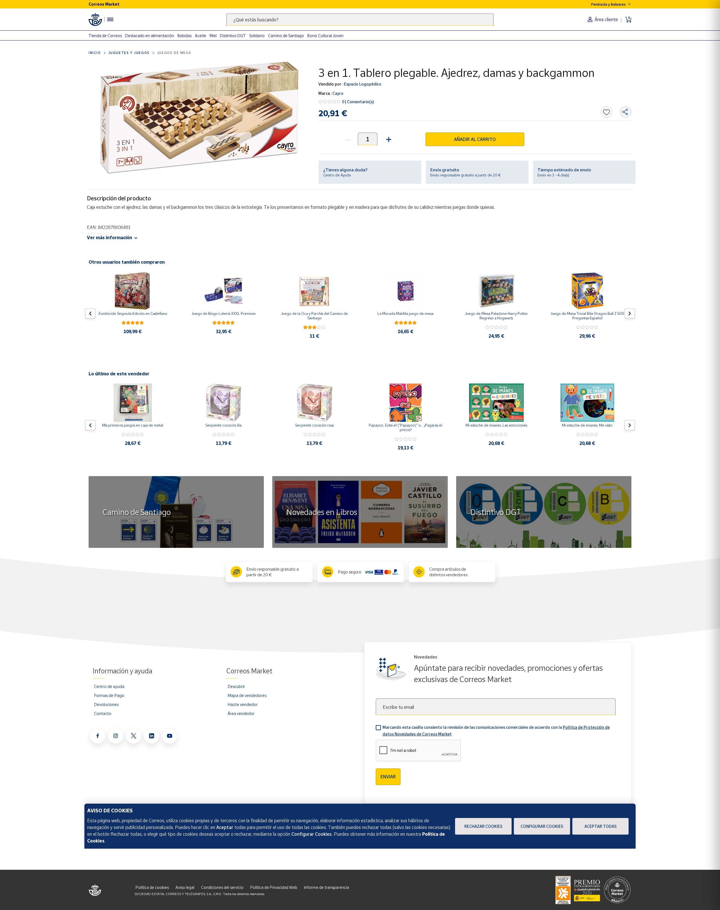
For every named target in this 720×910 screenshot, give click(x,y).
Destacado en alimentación (149, 35)
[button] (388, 139)
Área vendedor (241, 713)
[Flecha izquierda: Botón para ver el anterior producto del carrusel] (90, 313)
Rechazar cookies (483, 826)
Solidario (257, 35)
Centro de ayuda (109, 686)
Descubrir (236, 686)
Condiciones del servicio (222, 887)
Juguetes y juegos (129, 53)
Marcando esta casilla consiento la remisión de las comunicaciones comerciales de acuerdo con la (496, 730)
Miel (213, 35)
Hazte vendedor (243, 704)
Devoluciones (106, 704)
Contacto (102, 713)
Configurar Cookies (542, 826)
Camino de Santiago (286, 35)
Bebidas (184, 35)
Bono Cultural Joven (325, 35)
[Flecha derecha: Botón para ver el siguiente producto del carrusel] (630, 313)
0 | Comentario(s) (358, 101)
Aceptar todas (600, 826)
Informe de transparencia (326, 887)
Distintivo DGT (233, 35)
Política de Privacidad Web (273, 887)
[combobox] (360, 20)
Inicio (95, 53)
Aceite (200, 35)
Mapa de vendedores (247, 695)
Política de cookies (152, 887)
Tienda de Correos (105, 35)
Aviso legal (185, 887)
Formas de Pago (109, 695)
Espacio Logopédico (362, 84)
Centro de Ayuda (337, 175)
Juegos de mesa (174, 53)
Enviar (388, 776)
